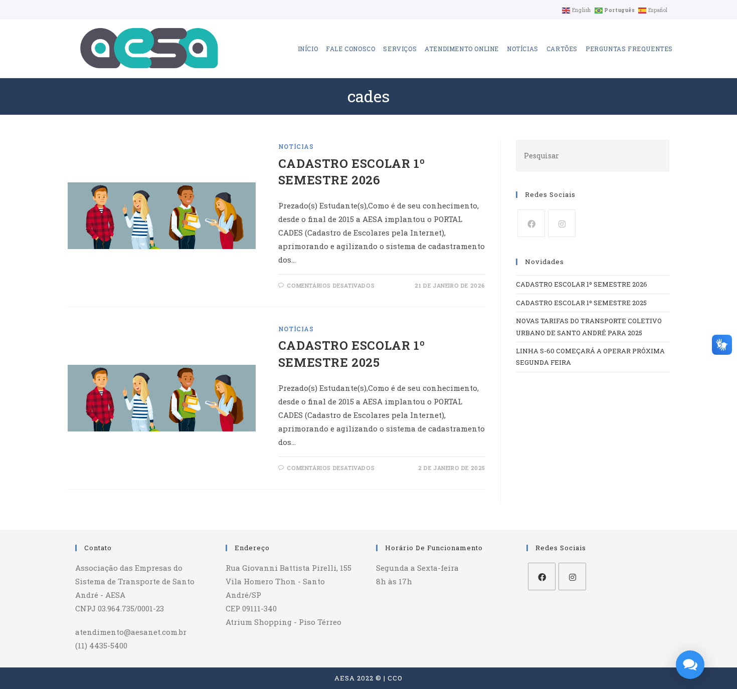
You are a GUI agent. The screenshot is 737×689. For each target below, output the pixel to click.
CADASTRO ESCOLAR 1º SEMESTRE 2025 (351, 353)
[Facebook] (531, 223)
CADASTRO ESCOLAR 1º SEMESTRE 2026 (351, 171)
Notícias (296, 146)
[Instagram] (562, 223)
